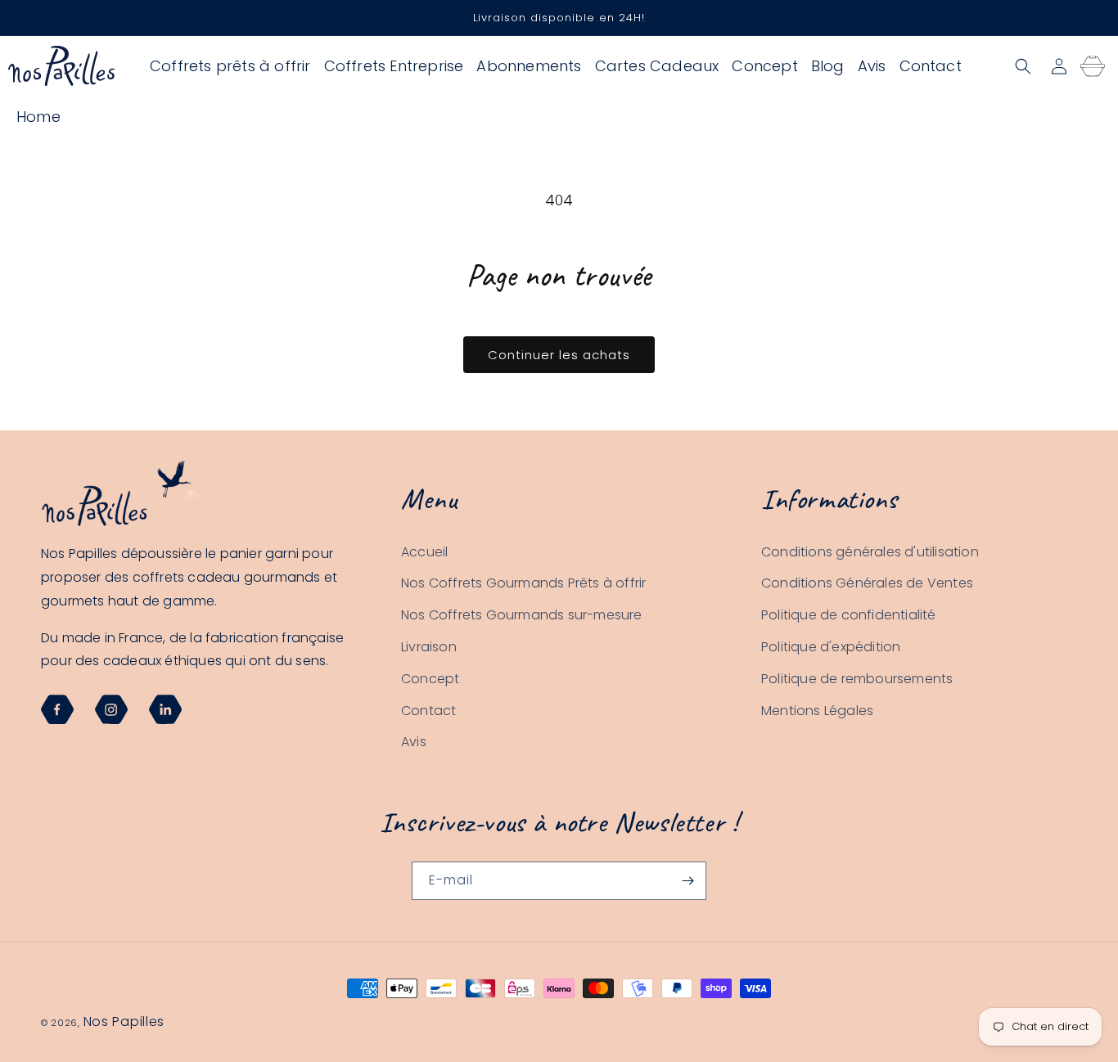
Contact (428, 710)
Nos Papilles (124, 1021)
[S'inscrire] (687, 881)
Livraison (429, 646)
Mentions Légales (817, 710)
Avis (413, 742)
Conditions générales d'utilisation (870, 551)
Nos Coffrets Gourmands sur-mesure (521, 614)
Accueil (424, 551)
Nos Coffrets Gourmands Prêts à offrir (523, 583)
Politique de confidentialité (848, 614)
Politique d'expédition (830, 646)
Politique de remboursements (857, 678)
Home (38, 116)
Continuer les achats (559, 354)
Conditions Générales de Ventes (867, 583)
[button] (1023, 66)
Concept (430, 678)
